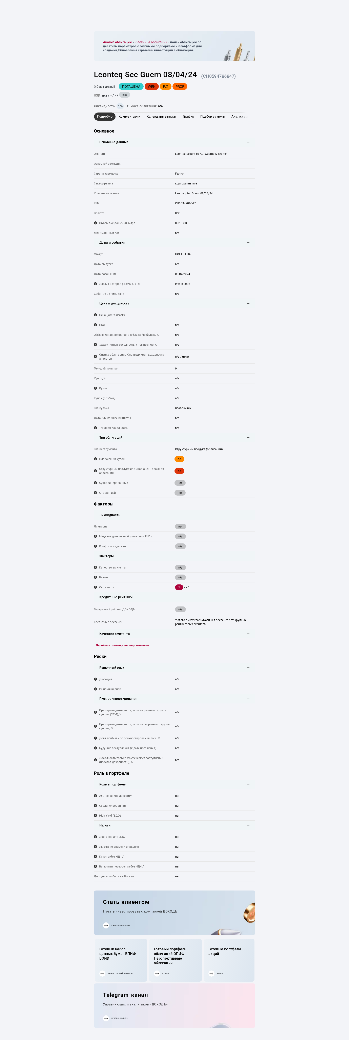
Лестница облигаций (151, 42)
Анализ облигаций (117, 42)
